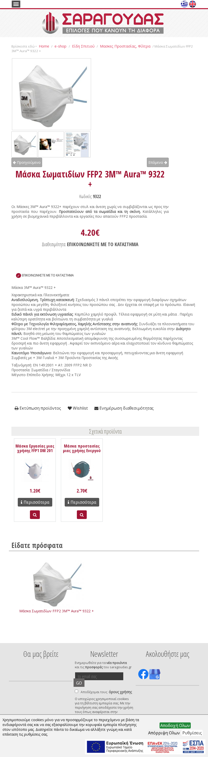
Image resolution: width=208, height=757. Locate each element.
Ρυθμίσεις (192, 733)
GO (79, 683)
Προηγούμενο (28, 162)
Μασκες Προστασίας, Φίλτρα (125, 46)
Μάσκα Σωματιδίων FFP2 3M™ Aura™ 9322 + (56, 610)
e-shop (61, 46)
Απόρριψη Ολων (164, 733)
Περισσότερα (36, 502)
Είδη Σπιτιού (83, 46)
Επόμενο (156, 162)
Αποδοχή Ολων (175, 725)
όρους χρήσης (120, 691)
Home (44, 46)
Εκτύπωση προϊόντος (40, 408)
